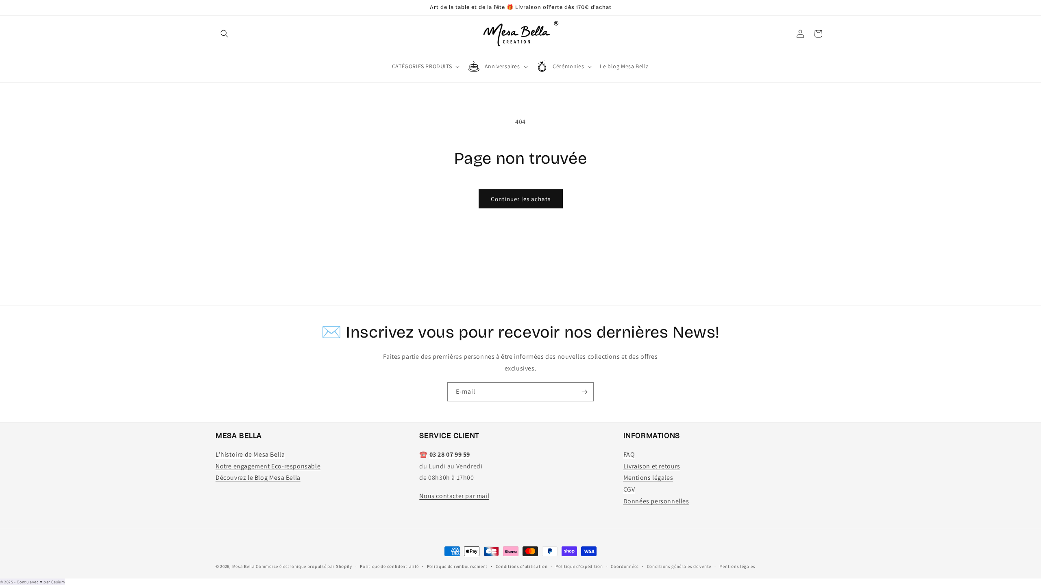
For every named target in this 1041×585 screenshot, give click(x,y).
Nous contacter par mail (454, 496)
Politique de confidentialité (389, 566)
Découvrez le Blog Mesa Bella (258, 477)
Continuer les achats (521, 199)
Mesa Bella (243, 566)
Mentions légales (648, 477)
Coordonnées (625, 566)
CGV (629, 489)
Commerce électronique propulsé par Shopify (304, 566)
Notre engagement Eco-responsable (268, 466)
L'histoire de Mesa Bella (250, 454)
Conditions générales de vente (679, 566)
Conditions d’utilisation (522, 566)
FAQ (629, 454)
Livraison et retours (651, 466)
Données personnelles (656, 501)
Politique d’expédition (579, 566)
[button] (224, 34)
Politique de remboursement (457, 566)
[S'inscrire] (584, 391)
